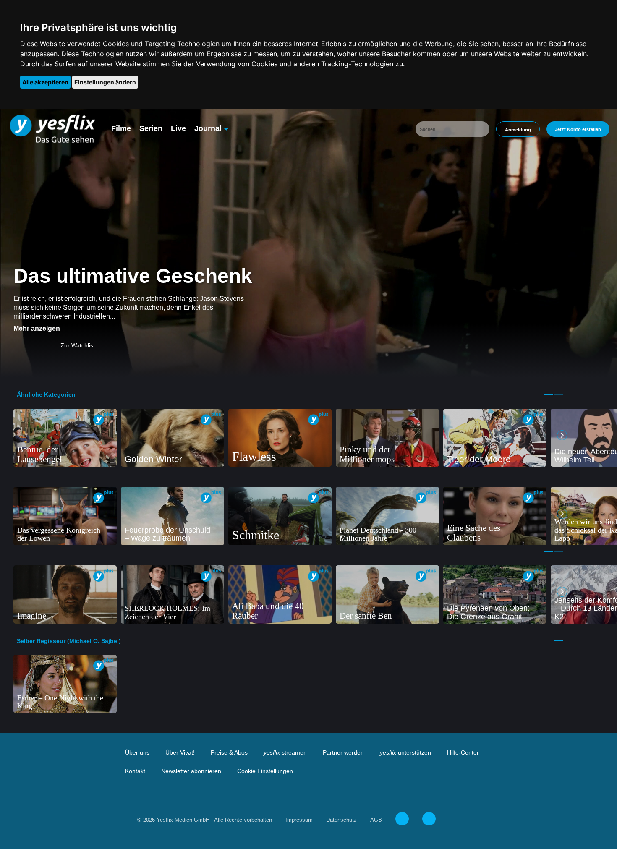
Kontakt (135, 771)
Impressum (299, 820)
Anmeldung (518, 129)
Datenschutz (341, 820)
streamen (285, 752)
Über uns (137, 752)
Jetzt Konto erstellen (578, 129)
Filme (121, 128)
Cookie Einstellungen (265, 771)
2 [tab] (558, 394)
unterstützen (405, 752)
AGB (376, 820)
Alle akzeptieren (45, 82)
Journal (208, 128)
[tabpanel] (65, 438)
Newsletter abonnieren (191, 771)
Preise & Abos (229, 752)
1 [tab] (548, 394)
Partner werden (343, 752)
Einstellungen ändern (105, 82)
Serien (150, 128)
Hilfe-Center (463, 752)
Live (178, 128)
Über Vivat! (180, 752)
